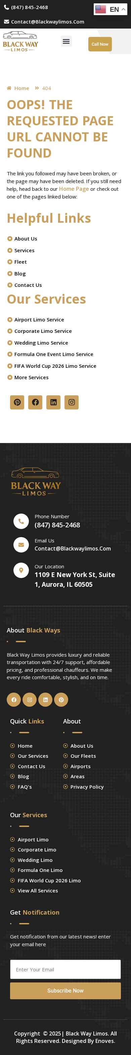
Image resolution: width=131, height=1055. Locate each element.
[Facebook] (35, 402)
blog (19, 273)
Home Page (74, 188)
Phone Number (52, 516)
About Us (25, 238)
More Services (31, 377)
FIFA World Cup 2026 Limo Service (54, 365)
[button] (66, 41)
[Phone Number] (21, 521)
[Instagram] (71, 402)
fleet (20, 261)
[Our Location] (21, 570)
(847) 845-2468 (29, 7)
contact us (27, 284)
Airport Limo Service (38, 319)
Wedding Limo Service (40, 342)
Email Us (44, 540)
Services (24, 250)
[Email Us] (21, 545)
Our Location (49, 566)
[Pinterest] (17, 402)
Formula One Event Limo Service (53, 354)
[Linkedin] (53, 402)
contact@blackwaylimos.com (47, 21)
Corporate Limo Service (42, 330)
